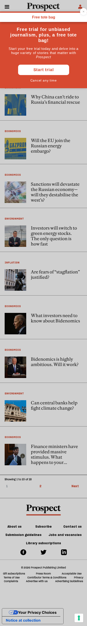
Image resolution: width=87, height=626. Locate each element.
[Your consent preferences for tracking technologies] (78, 618)
